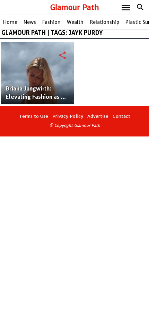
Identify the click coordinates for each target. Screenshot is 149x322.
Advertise (97, 116)
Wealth (75, 22)
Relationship (104, 22)
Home (10, 22)
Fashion (51, 22)
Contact (121, 116)
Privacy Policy (67, 116)
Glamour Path (74, 7)
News (30, 22)
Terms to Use (33, 116)
